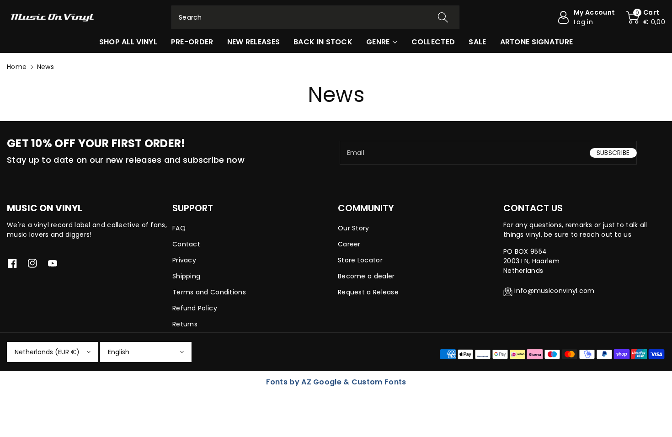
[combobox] (315, 17)
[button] (645, 17)
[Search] (443, 17)
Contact (186, 244)
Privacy (184, 260)
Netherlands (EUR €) (47, 352)
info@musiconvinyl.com (554, 290)
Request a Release (368, 292)
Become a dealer (366, 276)
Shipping (186, 276)
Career (349, 244)
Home (17, 66)
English (118, 352)
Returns (184, 324)
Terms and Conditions (209, 292)
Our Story (353, 228)
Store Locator (360, 260)
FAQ (179, 228)
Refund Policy (194, 308)
